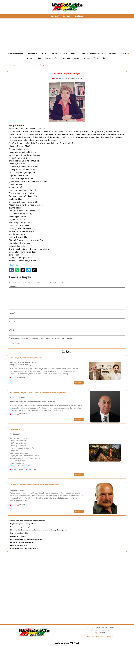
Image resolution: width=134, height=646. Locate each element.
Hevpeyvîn (112, 53)
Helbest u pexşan (96, 53)
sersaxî (77, 58)
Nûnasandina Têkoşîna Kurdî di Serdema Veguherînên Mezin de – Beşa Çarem (38, 393)
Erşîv (105, 58)
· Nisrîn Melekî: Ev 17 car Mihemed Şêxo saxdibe (26, 539)
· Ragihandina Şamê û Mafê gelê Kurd (22, 524)
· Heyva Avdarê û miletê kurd (19, 533)
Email (12, 321)
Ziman (96, 58)
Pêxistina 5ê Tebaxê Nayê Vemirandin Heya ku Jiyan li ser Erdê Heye (34, 485)
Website (12, 330)
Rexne (48, 58)
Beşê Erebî (55, 16)
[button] (11, 270)
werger (87, 58)
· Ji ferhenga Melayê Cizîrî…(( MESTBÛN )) (24, 549)
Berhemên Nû (32, 53)
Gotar (83, 53)
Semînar (66, 58)
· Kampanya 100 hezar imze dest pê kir (23, 542)
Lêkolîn (123, 53)
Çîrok (44, 53)
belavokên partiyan (15, 53)
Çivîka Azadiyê (15, 430)
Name (12, 313)
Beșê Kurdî (79, 16)
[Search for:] (22, 65)
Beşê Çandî (67, 16)
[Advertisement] (67, 34)
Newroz (30, 58)
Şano (57, 58)
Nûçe (39, 58)
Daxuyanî (54, 53)
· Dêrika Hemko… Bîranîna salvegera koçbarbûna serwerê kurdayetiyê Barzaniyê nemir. (39, 530)
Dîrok (65, 53)
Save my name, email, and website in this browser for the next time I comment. (42, 338)
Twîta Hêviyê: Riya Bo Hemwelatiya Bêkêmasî (26, 358)
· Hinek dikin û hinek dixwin (19, 545)
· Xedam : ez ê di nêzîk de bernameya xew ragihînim (27, 521)
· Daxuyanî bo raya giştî (18, 536)
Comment (13, 286)
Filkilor (74, 53)
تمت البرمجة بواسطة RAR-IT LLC (67, 643)
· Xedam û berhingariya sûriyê (20, 527)
